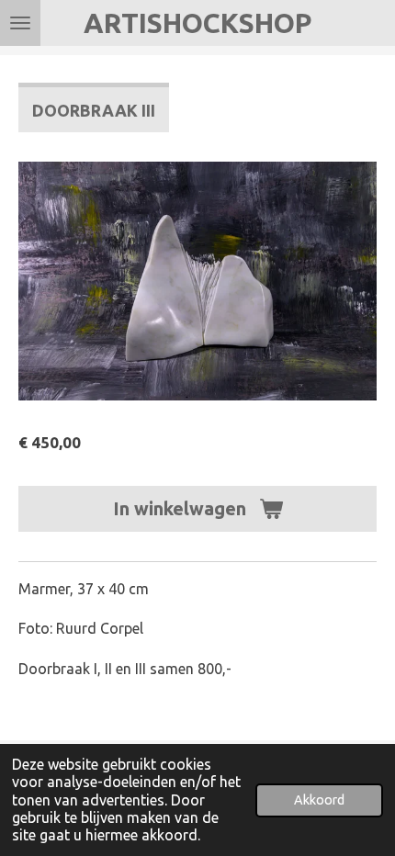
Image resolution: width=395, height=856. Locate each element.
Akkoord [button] (319, 800)
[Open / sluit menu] (20, 23)
